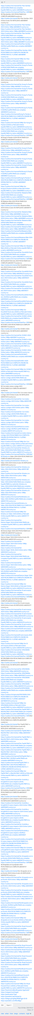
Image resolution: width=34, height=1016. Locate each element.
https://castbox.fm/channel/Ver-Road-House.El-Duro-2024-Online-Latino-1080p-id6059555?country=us (16, 964)
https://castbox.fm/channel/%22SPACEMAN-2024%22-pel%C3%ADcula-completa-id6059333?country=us (16, 690)
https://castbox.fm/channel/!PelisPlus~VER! (15, 12)
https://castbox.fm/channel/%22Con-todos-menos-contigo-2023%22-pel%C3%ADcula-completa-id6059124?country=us (15, 429)
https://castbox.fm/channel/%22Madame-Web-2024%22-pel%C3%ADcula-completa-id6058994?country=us (16, 233)
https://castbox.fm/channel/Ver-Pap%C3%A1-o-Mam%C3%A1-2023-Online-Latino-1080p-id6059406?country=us (16, 752)
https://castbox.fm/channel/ (9, 18)
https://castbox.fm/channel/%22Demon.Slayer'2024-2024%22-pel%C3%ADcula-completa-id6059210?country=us (17, 571)
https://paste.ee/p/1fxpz (9, 994)
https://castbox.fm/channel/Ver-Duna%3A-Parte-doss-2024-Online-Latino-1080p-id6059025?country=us (17, 278)
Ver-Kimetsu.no (23, 461)
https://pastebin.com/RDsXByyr (11, 1001)
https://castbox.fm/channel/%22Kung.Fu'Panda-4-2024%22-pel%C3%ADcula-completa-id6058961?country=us (16, 174)
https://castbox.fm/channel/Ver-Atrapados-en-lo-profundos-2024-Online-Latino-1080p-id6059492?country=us (17, 886)
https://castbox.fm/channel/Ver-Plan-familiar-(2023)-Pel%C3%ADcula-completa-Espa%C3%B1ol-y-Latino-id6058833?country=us (16, 8)
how (11, 1013)
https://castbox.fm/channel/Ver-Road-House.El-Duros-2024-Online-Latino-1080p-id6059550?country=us (16, 952)
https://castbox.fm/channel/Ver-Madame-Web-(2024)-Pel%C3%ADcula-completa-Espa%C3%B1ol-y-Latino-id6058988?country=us (16, 222)
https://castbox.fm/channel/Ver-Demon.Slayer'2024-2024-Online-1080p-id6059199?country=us (14, 543)
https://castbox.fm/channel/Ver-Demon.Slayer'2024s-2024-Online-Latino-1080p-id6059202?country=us (16, 550)
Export (9, 1005)
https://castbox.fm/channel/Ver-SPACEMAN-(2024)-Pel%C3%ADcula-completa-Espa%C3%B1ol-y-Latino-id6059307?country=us (16, 680)
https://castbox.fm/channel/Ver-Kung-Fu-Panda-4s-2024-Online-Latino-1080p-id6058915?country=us (17, 91)
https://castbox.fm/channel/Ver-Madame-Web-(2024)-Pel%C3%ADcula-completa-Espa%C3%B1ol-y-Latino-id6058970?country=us (16, 195)
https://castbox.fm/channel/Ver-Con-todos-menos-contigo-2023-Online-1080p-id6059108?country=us (16, 401)
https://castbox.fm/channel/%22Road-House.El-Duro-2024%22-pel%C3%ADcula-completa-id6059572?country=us (16, 971)
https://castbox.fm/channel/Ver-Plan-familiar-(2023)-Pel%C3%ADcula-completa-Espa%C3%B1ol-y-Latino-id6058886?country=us (16, 35)
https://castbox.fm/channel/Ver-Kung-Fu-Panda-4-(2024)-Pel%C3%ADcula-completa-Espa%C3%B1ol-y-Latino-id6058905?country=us (17, 67)
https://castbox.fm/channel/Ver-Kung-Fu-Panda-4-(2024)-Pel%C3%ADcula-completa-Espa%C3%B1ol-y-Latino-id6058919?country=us (17, 97)
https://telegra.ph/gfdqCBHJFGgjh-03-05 (14, 999)
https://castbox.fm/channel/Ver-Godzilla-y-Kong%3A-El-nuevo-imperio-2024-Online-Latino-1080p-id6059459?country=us (16, 826)
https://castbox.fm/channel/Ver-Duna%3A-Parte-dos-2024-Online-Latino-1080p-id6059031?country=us (17, 290)
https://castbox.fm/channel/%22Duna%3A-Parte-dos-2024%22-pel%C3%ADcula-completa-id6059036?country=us (17, 297)
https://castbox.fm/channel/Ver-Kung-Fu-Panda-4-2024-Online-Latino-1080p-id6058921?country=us (17, 103)
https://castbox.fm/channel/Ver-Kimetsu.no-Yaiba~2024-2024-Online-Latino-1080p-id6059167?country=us (15, 492)
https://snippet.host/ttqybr (10, 992)
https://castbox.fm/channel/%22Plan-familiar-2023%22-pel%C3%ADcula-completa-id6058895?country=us (16, 46)
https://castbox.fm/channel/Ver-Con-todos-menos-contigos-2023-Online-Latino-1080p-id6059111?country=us (15, 407)
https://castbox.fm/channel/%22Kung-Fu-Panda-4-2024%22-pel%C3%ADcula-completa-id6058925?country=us (17, 110)
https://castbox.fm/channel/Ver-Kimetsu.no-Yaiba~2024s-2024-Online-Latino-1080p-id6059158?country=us (15, 475)
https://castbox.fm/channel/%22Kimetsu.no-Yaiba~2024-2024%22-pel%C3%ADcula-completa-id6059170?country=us (17, 499)
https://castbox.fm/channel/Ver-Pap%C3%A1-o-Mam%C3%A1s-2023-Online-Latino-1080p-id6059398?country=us (16, 739)
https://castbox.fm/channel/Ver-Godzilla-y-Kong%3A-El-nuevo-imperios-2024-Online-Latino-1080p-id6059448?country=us (17, 811)
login (28, 1013)
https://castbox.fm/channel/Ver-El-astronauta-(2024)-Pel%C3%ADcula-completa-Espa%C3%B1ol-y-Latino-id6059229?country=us (16, 592)
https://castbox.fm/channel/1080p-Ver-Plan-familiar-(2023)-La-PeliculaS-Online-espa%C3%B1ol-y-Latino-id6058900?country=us (16, 61)
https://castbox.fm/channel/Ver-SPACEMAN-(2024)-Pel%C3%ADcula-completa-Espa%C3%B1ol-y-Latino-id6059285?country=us (16, 652)
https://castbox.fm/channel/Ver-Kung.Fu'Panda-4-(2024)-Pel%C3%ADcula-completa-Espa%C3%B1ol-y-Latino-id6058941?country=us (16, 131)
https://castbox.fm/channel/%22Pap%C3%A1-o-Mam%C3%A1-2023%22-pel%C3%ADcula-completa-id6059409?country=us (16, 758)
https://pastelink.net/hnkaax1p (11, 996)
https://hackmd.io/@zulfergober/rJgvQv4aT (15, 990)
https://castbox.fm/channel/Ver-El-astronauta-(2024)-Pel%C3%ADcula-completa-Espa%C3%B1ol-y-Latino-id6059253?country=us (16, 620)
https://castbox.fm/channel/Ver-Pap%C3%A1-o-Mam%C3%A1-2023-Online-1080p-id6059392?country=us (16, 733)
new (2, 1013)
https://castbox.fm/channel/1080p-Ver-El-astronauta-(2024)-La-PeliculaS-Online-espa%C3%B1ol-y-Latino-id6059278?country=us (16, 646)
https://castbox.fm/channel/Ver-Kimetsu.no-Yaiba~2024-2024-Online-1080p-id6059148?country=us (15, 469)
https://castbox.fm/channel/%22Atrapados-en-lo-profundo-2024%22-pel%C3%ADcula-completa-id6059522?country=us (17, 905)
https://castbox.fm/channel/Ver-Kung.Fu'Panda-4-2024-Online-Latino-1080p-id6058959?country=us (16, 167)
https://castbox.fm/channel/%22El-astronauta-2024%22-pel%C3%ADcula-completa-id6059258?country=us (16, 631)
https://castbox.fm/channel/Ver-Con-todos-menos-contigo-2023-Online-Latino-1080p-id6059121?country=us (15, 422)
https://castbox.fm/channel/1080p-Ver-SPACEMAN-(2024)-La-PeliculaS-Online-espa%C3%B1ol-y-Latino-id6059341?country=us (16, 705)
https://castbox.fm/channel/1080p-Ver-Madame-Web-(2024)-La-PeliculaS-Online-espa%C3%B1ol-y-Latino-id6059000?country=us (17, 248)
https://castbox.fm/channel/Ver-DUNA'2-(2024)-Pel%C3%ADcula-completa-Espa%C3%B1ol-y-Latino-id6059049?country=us (16, 318)
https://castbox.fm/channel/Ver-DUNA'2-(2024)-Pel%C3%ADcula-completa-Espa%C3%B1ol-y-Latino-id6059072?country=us (16, 346)
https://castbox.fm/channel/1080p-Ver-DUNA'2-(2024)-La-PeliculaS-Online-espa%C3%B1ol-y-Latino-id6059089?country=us (16, 371)
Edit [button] (2, 1005)
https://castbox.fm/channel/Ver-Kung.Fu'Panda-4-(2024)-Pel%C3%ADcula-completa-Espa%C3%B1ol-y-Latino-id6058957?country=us (16, 161)
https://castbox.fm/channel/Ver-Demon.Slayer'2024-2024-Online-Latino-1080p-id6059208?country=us (16, 565)
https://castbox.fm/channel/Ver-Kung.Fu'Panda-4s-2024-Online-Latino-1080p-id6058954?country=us (16, 154)
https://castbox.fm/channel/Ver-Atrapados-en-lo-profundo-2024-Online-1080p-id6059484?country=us (17, 879)
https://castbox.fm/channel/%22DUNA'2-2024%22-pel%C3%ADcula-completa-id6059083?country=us (16, 356)
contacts (22, 1013)
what (7, 1013)
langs (16, 1013)
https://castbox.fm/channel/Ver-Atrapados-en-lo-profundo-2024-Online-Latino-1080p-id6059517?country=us (17, 899)
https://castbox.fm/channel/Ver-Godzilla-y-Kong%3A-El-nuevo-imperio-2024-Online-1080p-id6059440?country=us (16, 805)
